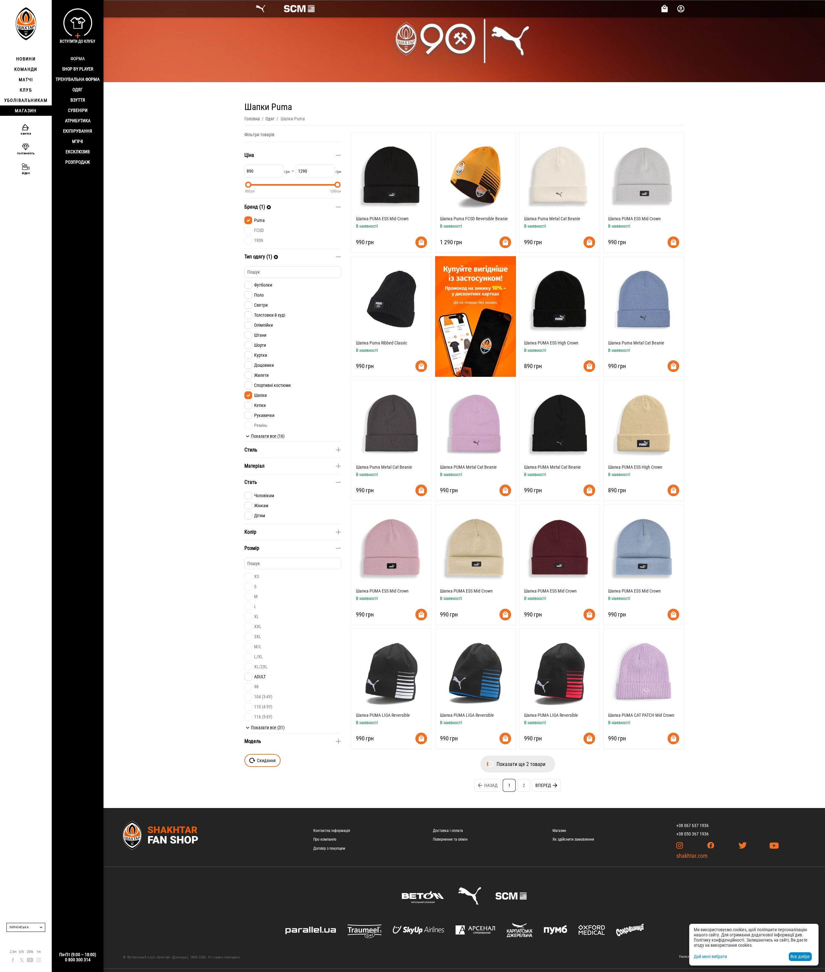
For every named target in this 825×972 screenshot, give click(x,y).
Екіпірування (77, 131)
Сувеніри (78, 110)
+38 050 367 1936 (692, 833)
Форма (77, 58)
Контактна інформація (331, 830)
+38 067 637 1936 (692, 825)
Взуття (77, 100)
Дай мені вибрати (710, 956)
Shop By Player (77, 68)
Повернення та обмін (450, 839)
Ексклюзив (78, 151)
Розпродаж (77, 162)
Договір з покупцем (329, 848)
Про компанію (324, 839)
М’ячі (77, 141)
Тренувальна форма (78, 79)
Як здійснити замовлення (573, 839)
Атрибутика (78, 120)
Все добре (800, 956)
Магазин (559, 830)
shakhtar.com (692, 855)
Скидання (266, 760)
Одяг (77, 89)
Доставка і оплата (448, 830)
